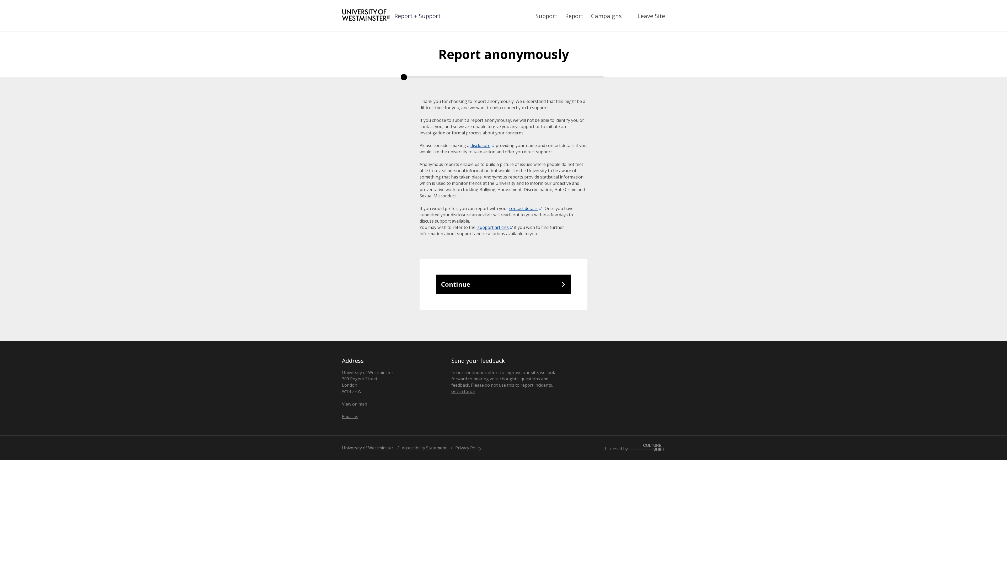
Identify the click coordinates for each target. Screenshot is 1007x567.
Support (546, 16)
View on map (354, 404)
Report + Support (417, 16)
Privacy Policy (468, 448)
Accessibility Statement (424, 448)
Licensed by (617, 448)
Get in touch (463, 391)
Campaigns (606, 16)
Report (574, 16)
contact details (523, 208)
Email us (350, 416)
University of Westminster (367, 448)
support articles (492, 227)
